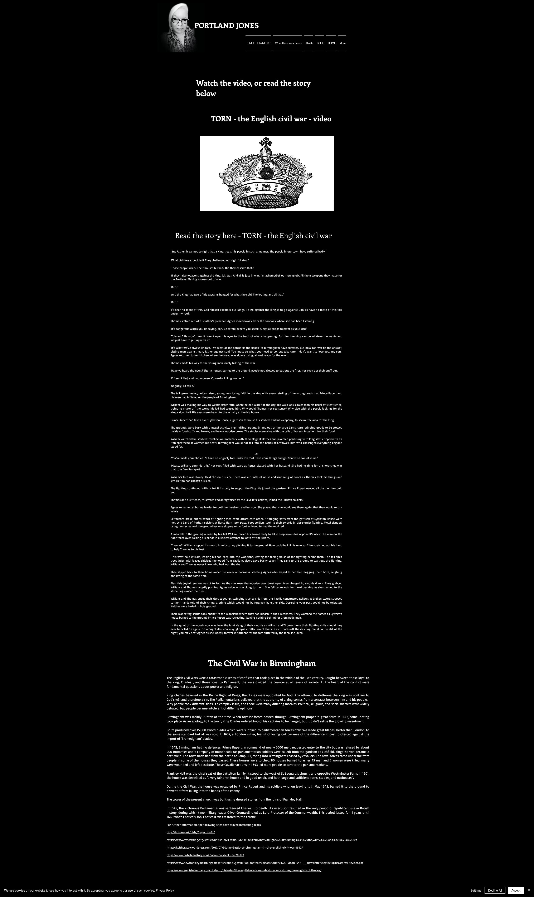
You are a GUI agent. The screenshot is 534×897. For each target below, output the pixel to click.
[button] (328, 206)
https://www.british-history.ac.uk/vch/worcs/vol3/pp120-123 (205, 855)
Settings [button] (476, 890)
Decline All (495, 890)
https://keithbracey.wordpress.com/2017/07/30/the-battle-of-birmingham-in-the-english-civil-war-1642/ (235, 847)
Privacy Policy (165, 890)
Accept (515, 890)
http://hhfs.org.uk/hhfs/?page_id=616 (191, 832)
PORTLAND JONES (226, 25)
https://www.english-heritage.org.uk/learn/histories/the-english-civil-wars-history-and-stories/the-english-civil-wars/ (244, 870)
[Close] (528, 890)
